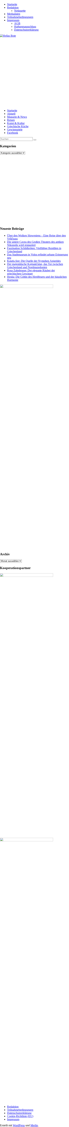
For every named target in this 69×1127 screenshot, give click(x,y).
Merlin (34, 1125)
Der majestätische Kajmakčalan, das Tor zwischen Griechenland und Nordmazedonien (35, 266)
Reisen (11, 120)
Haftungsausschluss (25, 26)
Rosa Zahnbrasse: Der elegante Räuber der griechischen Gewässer (31, 272)
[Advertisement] (34, 71)
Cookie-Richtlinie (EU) (20, 1116)
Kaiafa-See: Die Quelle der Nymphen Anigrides (34, 260)
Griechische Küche (17, 126)
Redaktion (13, 7)
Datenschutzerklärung (26, 29)
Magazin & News (17, 116)
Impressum (13, 20)
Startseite (12, 4)
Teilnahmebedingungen (20, 17)
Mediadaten (13, 13)
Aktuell (11, 113)
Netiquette (20, 10)
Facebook (12, 132)
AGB (17, 23)
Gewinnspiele (14, 129)
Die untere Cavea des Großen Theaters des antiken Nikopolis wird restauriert (35, 243)
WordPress (19, 1125)
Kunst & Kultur (16, 123)
